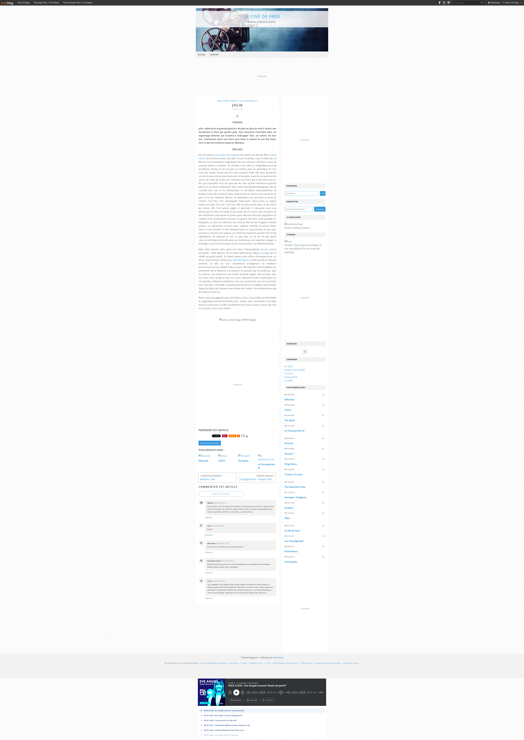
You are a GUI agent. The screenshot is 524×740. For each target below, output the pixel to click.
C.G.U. (268, 663)
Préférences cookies (351, 663)
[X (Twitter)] (444, 2)
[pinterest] (448, 2)
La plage (264, 252)
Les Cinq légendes (294, 541)
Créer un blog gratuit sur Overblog (213, 663)
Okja (287, 518)
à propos (269, 700)
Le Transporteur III (294, 430)
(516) (289, 373)
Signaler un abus (256, 663)
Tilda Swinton (246, 101)
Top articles (233, 663)
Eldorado (289, 399)
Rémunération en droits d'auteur (285, 663)
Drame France (230, 101)
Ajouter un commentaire (221, 494)
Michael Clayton (241, 260)
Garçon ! (289, 453)
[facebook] (439, 2)
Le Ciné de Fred (262, 16)
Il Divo (288, 409)
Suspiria (289, 507)
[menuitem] (202, 54)
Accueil (202, 54)
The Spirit (290, 420)
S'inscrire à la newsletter (209, 443)
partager (253, 700)
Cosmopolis (291, 561)
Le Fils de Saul (292, 530)
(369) (289, 380)
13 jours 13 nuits (293, 474)
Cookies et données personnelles (327, 663)
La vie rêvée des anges (225, 154)
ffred (303, 248)
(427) (291, 377)
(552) (289, 366)
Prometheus (291, 551)
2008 (219, 101)
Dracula (289, 443)
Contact (214, 54)
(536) (295, 369)
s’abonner (238, 700)
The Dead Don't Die (295, 486)
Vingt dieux (291, 464)
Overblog (278, 657)
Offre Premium (306, 663)
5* (256, 101)
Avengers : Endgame (295, 497)
